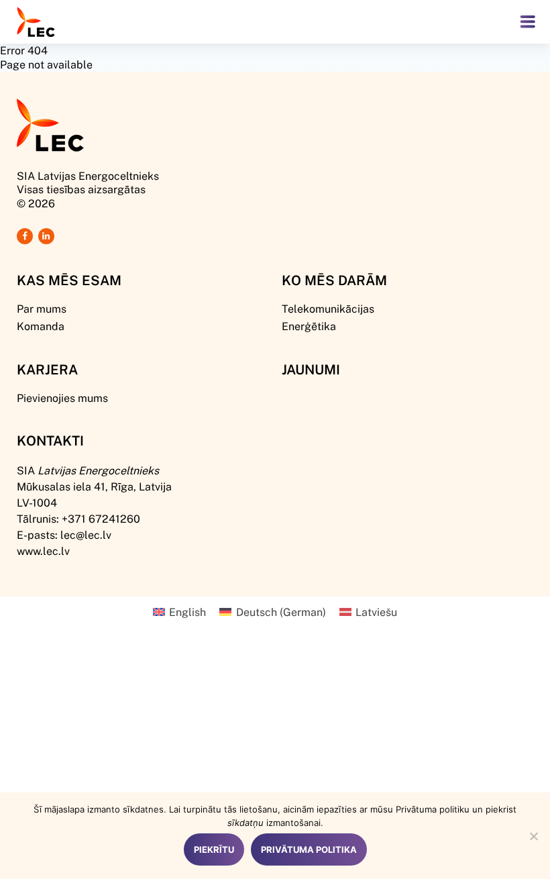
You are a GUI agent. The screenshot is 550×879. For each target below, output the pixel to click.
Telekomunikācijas (328, 308)
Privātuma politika (309, 849)
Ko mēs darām (334, 280)
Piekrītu (214, 849)
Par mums (41, 308)
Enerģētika (309, 325)
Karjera (47, 369)
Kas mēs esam (69, 280)
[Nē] (533, 836)
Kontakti (50, 440)
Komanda (40, 325)
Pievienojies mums (62, 397)
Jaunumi (311, 369)
